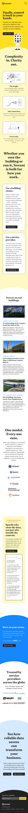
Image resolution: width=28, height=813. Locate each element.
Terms (17, 809)
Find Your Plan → (9, 645)
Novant (7, 3)
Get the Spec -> (11, 551)
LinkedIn (8, 809)
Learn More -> (8, 33)
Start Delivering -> (12, 270)
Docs (3, 809)
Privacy (22, 809)
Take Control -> (11, 227)
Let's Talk (7, 774)
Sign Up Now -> (19, 774)
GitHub (13, 809)
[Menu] (25, 3)
